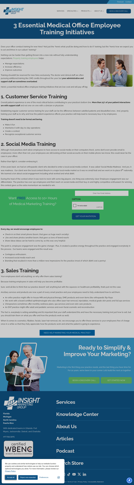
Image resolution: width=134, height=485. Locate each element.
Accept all (10, 477)
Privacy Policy (10, 471)
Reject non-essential (28, 477)
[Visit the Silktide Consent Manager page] (58, 477)
